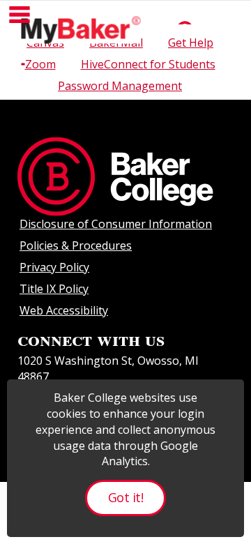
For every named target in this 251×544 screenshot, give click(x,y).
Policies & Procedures (76, 245)
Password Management (120, 85)
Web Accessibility (64, 310)
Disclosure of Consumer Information (116, 224)
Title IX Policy (54, 288)
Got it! (125, 497)
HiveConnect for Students (148, 64)
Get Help (190, 42)
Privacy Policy (54, 267)
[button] (19, 14)
